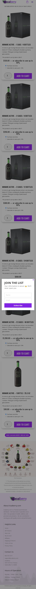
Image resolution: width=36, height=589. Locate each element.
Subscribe (18, 305)
